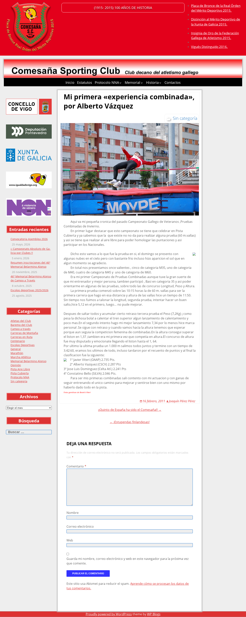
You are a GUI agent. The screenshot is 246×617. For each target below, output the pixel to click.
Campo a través (21, 329)
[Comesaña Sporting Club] (31, 28)
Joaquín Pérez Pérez (182, 401)
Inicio (70, 82)
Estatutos (84, 82)
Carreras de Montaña (24, 333)
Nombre (72, 513)
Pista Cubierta (20, 373)
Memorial (132, 82)
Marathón (17, 353)
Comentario (76, 466)
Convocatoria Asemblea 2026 (29, 239)
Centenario (18, 341)
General (16, 349)
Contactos (173, 82)
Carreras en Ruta (21, 337)
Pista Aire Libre (20, 369)
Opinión (16, 365)
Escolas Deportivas (23, 345)
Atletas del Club (21, 321)
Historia (152, 82)
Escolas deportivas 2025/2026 (29, 290)
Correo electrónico (80, 526)
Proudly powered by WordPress (109, 614)
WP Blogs (153, 614)
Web (69, 540)
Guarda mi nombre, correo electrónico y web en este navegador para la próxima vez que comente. (127, 561)
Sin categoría (19, 381)
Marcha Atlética (21, 357)
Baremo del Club (21, 325)
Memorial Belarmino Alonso (28, 361)
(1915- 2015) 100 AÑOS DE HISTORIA (123, 7)
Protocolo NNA (107, 82)
